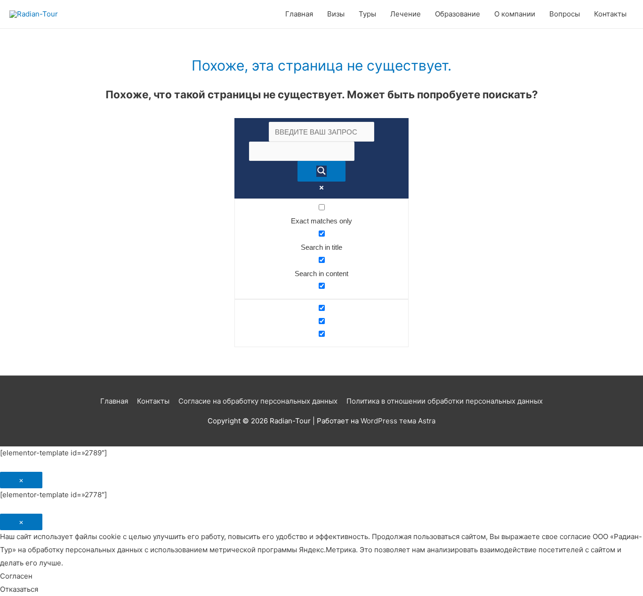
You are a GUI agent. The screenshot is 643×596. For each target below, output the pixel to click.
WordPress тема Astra (398, 420)
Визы (336, 13)
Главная (299, 13)
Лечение (405, 13)
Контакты (610, 13)
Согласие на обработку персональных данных (258, 401)
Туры (367, 13)
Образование (457, 13)
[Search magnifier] (321, 171)
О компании (514, 13)
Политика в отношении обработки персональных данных (444, 401)
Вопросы (564, 13)
